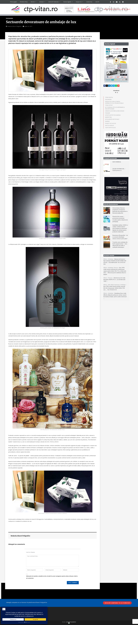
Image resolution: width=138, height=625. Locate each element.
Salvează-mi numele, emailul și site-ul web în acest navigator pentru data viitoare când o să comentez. (52, 577)
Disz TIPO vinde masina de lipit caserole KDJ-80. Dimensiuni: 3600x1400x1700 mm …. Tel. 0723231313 (114, 288)
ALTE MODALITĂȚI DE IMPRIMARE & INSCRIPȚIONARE (115, 108)
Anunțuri (41, 2)
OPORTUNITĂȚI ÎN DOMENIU (113, 115)
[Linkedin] (122, 2)
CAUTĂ (97, 2)
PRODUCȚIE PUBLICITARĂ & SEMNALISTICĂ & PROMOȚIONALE (114, 102)
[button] (104, 86)
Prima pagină (13, 2)
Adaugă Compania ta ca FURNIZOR (117, 603)
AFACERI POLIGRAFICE (71, 622)
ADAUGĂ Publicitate (53, 2)
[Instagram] (113, 2)
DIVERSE (107, 121)
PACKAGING (108, 99)
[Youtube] (116, 2)
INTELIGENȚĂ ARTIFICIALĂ (112, 119)
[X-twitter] (119, 2)
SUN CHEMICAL (116, 162)
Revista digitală (67, 2)
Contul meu (89, 2)
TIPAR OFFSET (109, 105)
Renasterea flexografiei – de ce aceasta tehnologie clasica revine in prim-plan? (120, 237)
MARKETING (108, 117)
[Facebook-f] (110, 2)
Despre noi (79, 2)
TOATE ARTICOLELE (110, 127)
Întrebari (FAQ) (24, 2)
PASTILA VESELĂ (109, 125)
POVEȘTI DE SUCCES (110, 123)
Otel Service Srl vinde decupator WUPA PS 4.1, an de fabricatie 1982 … (114, 279)
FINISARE (107, 113)
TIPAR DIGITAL (109, 97)
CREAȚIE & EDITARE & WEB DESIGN (114, 111)
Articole (33, 2)
